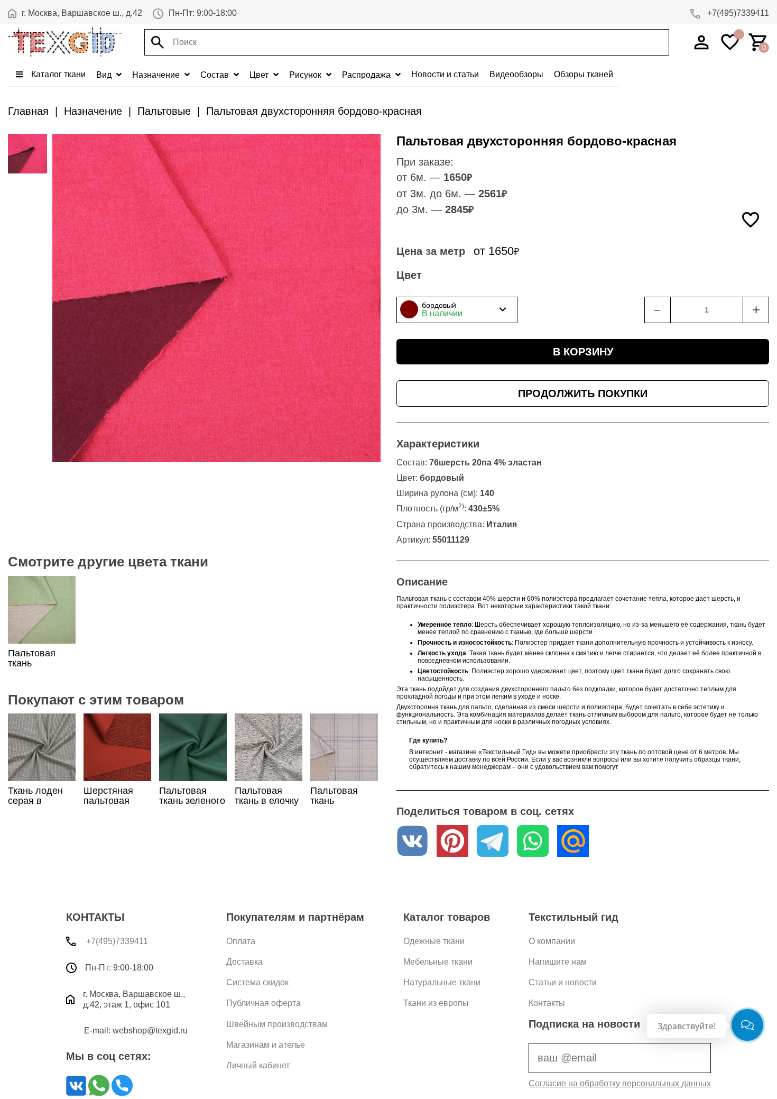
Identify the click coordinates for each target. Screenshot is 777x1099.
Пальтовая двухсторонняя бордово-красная (314, 111)
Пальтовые (164, 111)
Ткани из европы (436, 1003)
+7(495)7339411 (737, 12)
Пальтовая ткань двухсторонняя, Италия (42, 668)
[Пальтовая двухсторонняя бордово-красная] (27, 153)
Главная (28, 111)
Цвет (260, 74)
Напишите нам (558, 961)
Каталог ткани (57, 74)
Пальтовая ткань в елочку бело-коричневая (267, 806)
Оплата (240, 941)
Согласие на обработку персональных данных (620, 1083)
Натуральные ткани (441, 982)
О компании (552, 941)
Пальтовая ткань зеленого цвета (192, 800)
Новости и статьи (445, 74)
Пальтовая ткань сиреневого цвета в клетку (342, 806)
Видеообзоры (516, 74)
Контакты (547, 1003)
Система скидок (257, 982)
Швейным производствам (277, 1024)
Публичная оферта (263, 1003)
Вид (105, 74)
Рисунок (306, 74)
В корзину (583, 352)
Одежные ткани (434, 941)
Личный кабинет (258, 1065)
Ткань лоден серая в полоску (35, 800)
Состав (215, 74)
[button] (456, 310)
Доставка (244, 961)
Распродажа (367, 74)
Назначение (157, 74)
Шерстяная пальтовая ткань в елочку (115, 800)
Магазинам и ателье (265, 1044)
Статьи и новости (563, 982)
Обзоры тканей (583, 74)
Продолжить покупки (583, 393)
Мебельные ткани (438, 961)
